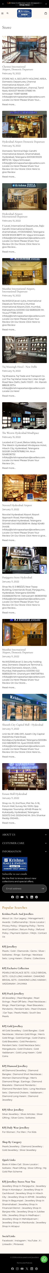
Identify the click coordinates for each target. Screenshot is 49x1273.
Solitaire (6, 1168)
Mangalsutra (9, 1049)
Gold (13, 951)
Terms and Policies (24, 1263)
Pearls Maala (21, 1012)
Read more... (9, 104)
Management (35, 918)
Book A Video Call (11, 1164)
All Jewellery (9, 998)
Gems (33, 951)
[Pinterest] (36, 897)
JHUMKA (22, 983)
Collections (39, 958)
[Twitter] (27, 897)
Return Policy (27, 929)
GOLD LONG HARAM (20, 976)
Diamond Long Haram (14, 1096)
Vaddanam (36, 1092)
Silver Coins (17, 1117)
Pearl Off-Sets (19, 1001)
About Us (7, 918)
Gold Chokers (24, 1049)
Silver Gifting (35, 1168)
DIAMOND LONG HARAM (32, 980)
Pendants (7, 1009)
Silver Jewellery (10, 1114)
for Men (21, 1132)
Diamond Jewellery (31, 1146)
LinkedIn (7, 1244)
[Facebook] (12, 897)
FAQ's (33, 933)
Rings (17, 954)
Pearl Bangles (24, 998)
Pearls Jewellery (10, 1146)
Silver (41, 951)
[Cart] (46, 13)
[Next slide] (46, 4)
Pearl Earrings (17, 1005)
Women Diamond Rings (15, 1078)
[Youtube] (22, 897)
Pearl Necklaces (36, 1001)
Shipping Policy (27, 926)
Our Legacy (20, 918)
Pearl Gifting (19, 1168)
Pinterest (19, 1244)
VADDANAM (8, 983)
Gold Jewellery (10, 1150)
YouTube (32, 1240)
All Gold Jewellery (11, 1030)
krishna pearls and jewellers (27, 1257)
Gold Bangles (30, 1030)
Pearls (5, 951)
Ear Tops (8, 1012)
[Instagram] (17, 897)
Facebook (7, 1240)
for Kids (32, 1132)
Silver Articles (28, 1114)
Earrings (26, 954)
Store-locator (37, 922)
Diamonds (23, 951)
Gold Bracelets (10, 1041)
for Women (8, 1132)
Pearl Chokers (38, 1009)
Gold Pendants (28, 1041)
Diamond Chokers (18, 1092)
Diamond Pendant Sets (15, 1089)
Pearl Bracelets (35, 1005)
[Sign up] (43, 889)
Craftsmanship (20, 922)
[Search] (6, 13)
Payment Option (19, 933)
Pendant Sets (22, 1009)
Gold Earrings (23, 1038)
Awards (6, 922)
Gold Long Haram (25, 1052)
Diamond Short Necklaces (27, 1074)
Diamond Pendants (24, 1085)
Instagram (20, 1240)
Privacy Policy (9, 926)
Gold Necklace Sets (29, 1045)
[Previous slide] (3, 4)
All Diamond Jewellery (14, 1070)
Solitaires (7, 954)
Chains (27, 958)
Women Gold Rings (25, 1034)
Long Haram (15, 958)
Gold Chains (38, 1038)
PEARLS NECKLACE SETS (15, 972)
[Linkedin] (31, 897)
